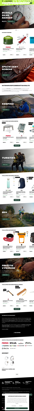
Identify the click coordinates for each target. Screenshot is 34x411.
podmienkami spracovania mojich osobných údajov (16, 391)
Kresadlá (10, 271)
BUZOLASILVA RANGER (7, 15)
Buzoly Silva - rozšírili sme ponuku (8, 370)
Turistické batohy (13, 161)
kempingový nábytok (4, 107)
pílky (16, 271)
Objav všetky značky (12, 348)
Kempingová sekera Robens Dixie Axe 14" (8, 301)
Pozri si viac (5, 109)
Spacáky (12, 106)
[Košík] (31, 1)
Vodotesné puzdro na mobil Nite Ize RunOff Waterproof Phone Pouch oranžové (21, 247)
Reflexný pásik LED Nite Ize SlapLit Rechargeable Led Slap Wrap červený (7, 247)
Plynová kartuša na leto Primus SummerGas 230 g (8, 49)
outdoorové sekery (4, 272)
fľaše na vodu (3, 162)
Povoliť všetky (17, 408)
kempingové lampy (9, 107)
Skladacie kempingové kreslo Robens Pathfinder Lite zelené (21, 138)
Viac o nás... (17, 91)
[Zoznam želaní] (25, 1)
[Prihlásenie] (29, 1)
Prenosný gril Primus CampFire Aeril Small (8, 138)
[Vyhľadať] (30, 3)
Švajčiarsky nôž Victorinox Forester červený (21, 49)
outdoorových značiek (5, 325)
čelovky (17, 161)
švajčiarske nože (13, 271)
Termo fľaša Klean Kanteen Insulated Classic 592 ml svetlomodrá (8, 192)
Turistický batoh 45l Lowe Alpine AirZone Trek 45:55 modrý (20, 192)
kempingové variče (15, 106)
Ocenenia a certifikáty (5, 329)
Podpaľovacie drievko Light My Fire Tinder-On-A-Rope (21, 301)
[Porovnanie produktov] (27, 1)
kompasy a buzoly (8, 162)
